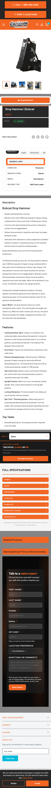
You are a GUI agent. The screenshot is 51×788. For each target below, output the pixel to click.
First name (16, 589)
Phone (13, 611)
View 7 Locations (27, 14)
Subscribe (10, 758)
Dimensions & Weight (12, 510)
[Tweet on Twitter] (42, 136)
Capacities (8, 498)
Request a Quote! (27, 100)
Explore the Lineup (26, 459)
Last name (16, 600)
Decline (13, 783)
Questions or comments (23, 657)
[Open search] (37, 24)
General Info (11, 151)
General (7, 479)
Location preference (21, 646)
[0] (46, 24)
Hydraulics (9, 504)
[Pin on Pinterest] (38, 136)
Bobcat (8, 115)
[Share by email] (47, 136)
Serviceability (10, 517)
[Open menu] (3, 25)
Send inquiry (17, 687)
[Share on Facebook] (33, 136)
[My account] (42, 24)
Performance (34, 153)
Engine (23, 153)
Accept (37, 783)
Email (13, 621)
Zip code (15, 632)
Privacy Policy (19, 679)
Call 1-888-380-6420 (26, 5)
